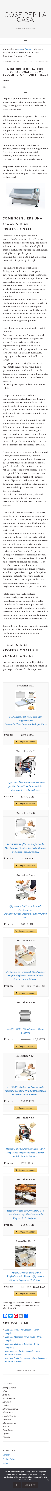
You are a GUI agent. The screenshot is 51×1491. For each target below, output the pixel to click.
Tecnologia (8, 1430)
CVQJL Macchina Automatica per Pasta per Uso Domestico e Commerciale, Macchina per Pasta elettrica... (25, 786)
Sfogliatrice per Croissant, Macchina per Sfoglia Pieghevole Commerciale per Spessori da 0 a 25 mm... (26, 976)
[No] (47, 1479)
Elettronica (8, 1412)
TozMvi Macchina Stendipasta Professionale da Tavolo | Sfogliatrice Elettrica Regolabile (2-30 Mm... (25, 1276)
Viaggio (6, 1437)
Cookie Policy (9, 1459)
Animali (6, 1395)
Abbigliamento (9, 1387)
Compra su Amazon (26, 742)
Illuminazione (9, 1423)
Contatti (6, 1455)
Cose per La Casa (25, 17)
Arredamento (9, 1398)
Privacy (6, 1463)
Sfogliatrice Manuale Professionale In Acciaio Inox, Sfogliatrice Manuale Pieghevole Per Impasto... (25, 1214)
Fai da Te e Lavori (11, 1416)
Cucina (31, 1370)
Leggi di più (30, 1485)
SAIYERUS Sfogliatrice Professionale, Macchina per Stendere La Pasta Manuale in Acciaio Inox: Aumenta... (25, 848)
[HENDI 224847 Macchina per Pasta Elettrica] (25, 1022)
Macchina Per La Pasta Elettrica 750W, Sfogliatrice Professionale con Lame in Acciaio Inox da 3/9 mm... (25, 1153)
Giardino (7, 1419)
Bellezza (7, 1402)
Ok (16, 1485)
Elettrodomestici (10, 1409)
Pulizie (6, 1426)
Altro (5, 1391)
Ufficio (6, 1433)
